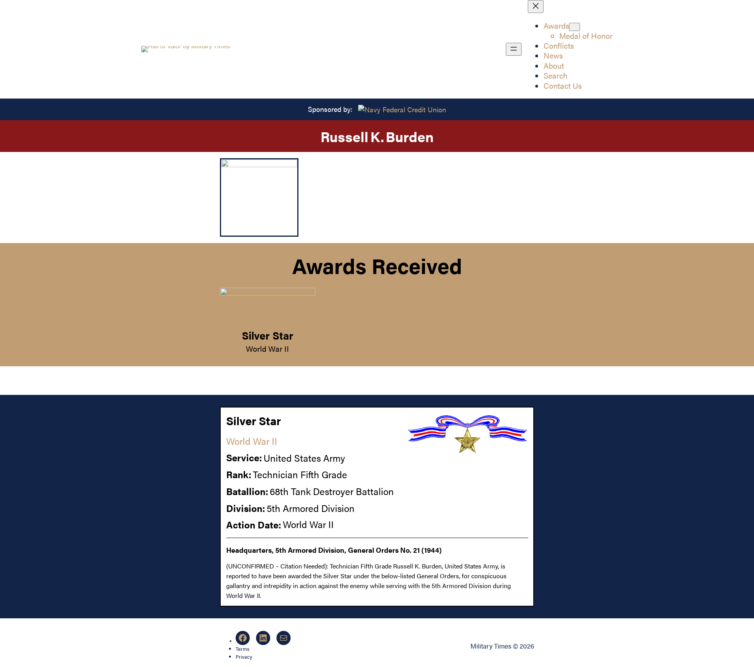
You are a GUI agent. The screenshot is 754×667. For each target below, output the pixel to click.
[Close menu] (536, 6)
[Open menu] (514, 49)
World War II (267, 348)
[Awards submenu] (574, 27)
